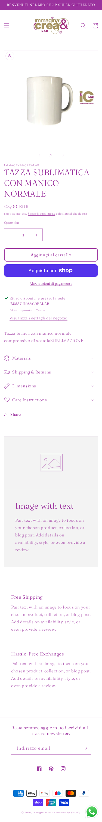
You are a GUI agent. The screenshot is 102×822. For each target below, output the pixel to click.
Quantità (11, 222)
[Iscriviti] (85, 748)
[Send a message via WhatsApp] (91, 811)
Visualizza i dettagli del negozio (38, 318)
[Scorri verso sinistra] (39, 155)
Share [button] (15, 414)
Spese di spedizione (41, 213)
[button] (7, 26)
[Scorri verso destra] (63, 155)
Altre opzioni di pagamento (51, 283)
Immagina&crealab (43, 812)
